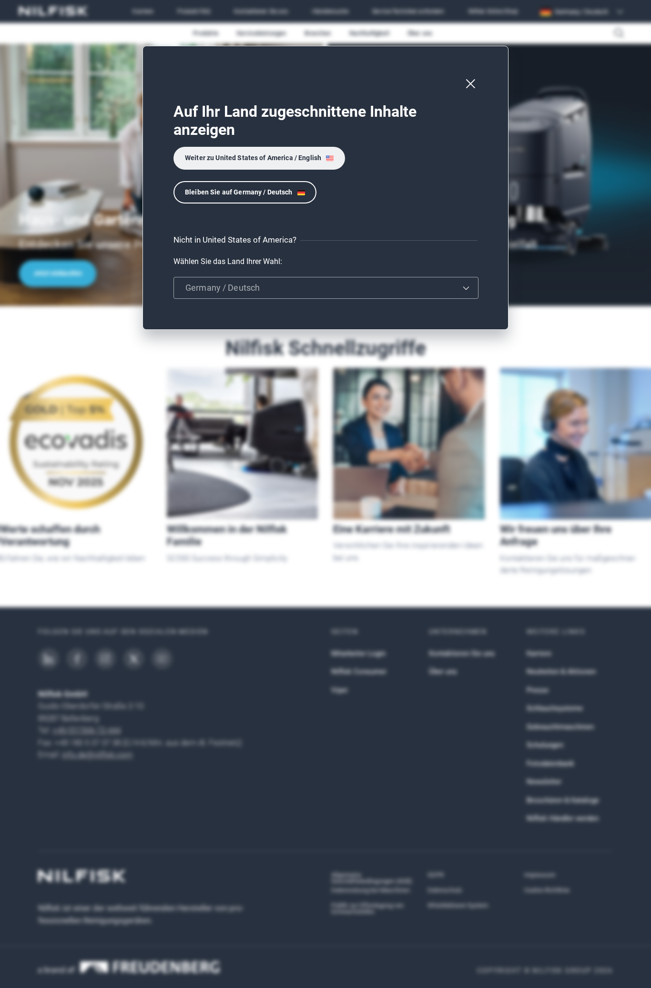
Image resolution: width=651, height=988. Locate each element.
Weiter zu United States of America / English (253, 158)
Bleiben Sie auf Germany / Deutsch (239, 192)
